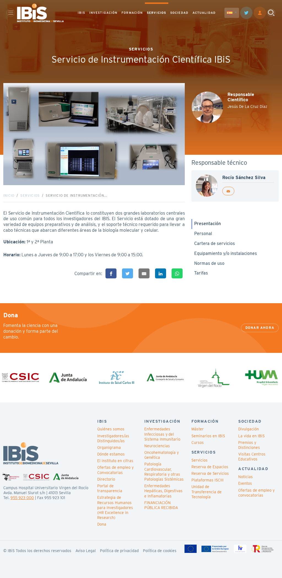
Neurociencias (157, 446)
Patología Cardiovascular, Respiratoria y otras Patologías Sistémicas (164, 471)
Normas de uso (209, 263)
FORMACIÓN (132, 13)
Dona (101, 524)
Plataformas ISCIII (207, 480)
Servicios (30, 195)
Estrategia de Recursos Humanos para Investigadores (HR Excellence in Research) (115, 507)
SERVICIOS (156, 13)
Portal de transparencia (109, 488)
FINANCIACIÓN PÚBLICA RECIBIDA (161, 505)
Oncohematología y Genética (161, 455)
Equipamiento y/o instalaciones (225, 253)
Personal (203, 233)
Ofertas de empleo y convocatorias (256, 492)
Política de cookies (160, 550)
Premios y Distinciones (249, 445)
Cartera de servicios (214, 243)
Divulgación (248, 429)
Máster (197, 429)
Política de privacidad (119, 550)
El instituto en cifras (115, 461)
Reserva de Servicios (210, 473)
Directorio (106, 479)
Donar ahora (259, 328)
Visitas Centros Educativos (251, 456)
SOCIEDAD (179, 13)
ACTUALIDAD (204, 13)
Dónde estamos (111, 454)
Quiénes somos (110, 429)
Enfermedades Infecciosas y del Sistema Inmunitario (162, 434)
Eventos (245, 483)
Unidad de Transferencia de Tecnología (206, 491)
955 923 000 (22, 498)
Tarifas (201, 273)
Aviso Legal (85, 550)
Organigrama (109, 447)
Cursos (197, 442)
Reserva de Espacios (209, 467)
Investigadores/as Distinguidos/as (113, 438)
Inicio (8, 195)
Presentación (207, 223)
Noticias (245, 477)
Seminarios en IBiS (208, 436)
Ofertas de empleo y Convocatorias (115, 470)
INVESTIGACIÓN (103, 13)
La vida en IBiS (251, 436)
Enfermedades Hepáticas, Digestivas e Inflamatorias (163, 491)
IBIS (81, 13)
